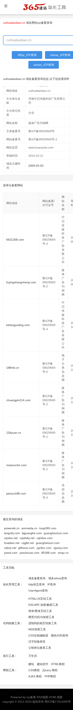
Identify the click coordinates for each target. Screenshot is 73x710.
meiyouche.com (16, 465)
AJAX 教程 (35, 676)
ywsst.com (10, 552)
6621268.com (15, 239)
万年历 (32, 656)
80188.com (48, 552)
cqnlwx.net (11, 538)
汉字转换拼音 (36, 641)
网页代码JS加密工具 (41, 617)
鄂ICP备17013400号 (58, 701)
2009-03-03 (35, 165)
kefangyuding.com (18, 325)
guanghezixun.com (56, 533)
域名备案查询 (36, 578)
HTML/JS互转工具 (40, 598)
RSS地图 (42, 697)
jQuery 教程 (50, 670)
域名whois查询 (57, 578)
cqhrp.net (10, 547)
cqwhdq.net (27, 538)
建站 (31, 664)
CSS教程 (34, 670)
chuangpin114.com (18, 400)
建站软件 (42, 664)
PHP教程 (50, 676)
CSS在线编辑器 (38, 635)
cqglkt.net (27, 543)
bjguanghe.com (32, 533)
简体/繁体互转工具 (40, 611)
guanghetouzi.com (48, 543)
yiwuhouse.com (29, 552)
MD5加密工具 (37, 629)
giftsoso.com (26, 547)
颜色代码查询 (59, 635)
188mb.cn (12, 367)
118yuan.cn (13, 432)
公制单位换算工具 (39, 647)
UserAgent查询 (38, 590)
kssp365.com (47, 528)
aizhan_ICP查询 (43, 64)
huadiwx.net (11, 543)
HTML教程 (58, 664)
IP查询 (51, 584)
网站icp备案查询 (42, 22)
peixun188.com (16, 493)
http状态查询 (36, 584)
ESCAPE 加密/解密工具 (43, 604)
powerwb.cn (11, 528)
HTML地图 (55, 697)
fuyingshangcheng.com (21, 282)
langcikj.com (12, 533)
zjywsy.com (61, 547)
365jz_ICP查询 (27, 55)
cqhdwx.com (44, 538)
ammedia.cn (29, 528)
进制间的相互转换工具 (42, 623)
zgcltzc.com (44, 547)
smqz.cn (63, 552)
